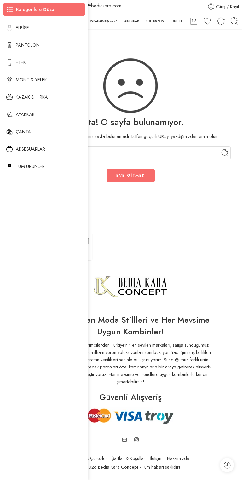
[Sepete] (193, 21)
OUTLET (176, 21)
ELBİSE (22, 27)
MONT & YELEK (31, 79)
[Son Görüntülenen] (227, 465)
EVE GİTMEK (130, 175)
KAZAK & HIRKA (32, 97)
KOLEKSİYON (155, 21)
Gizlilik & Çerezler (89, 458)
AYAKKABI (26, 114)
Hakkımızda (178, 458)
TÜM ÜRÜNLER (30, 166)
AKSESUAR (131, 21)
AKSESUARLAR (30, 149)
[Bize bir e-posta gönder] (124, 439)
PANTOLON (28, 45)
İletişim (156, 458)
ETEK (21, 62)
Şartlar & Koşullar (128, 458)
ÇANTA (23, 131)
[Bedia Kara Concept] (130, 286)
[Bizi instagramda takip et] (136, 439)
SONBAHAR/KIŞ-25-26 (102, 21)
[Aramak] (234, 21)
